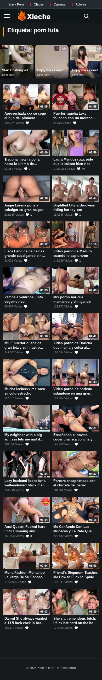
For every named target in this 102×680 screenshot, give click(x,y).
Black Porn (16, 4)
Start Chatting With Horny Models (16, 70)
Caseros (60, 4)
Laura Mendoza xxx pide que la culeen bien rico (73, 161)
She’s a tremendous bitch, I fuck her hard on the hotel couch (75, 623)
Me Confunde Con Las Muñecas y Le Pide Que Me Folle (75, 531)
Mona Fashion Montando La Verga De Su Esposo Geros (24, 577)
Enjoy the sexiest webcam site (50, 70)
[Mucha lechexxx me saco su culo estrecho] (26, 372)
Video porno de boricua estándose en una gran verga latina (72, 393)
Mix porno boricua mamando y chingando (72, 299)
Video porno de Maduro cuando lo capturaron (72, 253)
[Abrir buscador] (86, 16)
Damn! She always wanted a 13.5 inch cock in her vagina (25, 623)
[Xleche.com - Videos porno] (34, 16)
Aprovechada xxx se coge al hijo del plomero (25, 115)
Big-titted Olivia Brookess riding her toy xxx (74, 207)
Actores (81, 4)
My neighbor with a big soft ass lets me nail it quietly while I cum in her (25, 439)
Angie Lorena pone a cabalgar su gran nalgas (23, 207)
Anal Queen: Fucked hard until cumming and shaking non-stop (25, 531)
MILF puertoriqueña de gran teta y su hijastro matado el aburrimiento (23, 347)
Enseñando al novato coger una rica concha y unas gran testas (72, 439)
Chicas (39, 4)
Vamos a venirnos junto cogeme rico (23, 299)
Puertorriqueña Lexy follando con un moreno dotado (73, 117)
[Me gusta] (27, 123)
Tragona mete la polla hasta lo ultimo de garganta (21, 163)
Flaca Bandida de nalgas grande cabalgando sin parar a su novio (24, 255)
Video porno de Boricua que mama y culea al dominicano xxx (72, 347)
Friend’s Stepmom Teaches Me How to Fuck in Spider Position (75, 577)
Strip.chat (8, 74)
